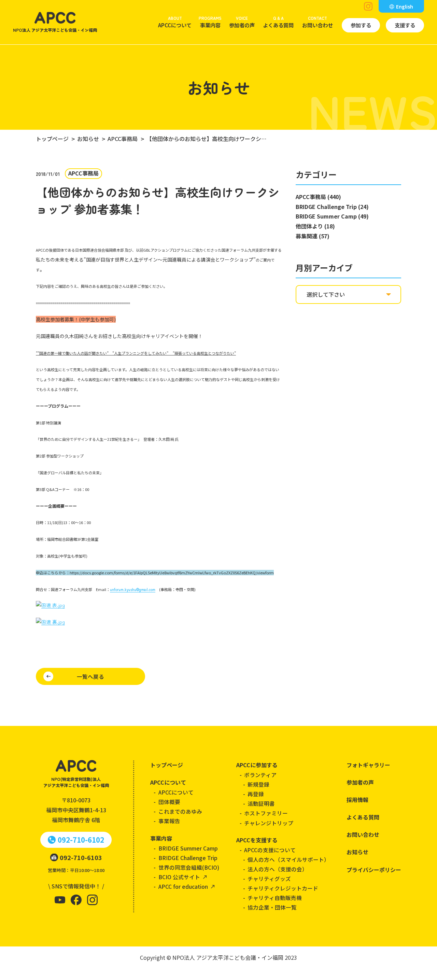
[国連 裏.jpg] (50, 622)
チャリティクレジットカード (283, 888)
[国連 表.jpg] (50, 605)
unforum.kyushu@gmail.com (132, 589)
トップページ (166, 765)
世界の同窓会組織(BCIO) (188, 867)
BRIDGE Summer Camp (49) (332, 216)
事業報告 (169, 821)
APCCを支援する (257, 840)
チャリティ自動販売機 (275, 897)
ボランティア (260, 774)
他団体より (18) (315, 226)
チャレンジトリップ (268, 823)
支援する (405, 25)
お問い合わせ (317, 22)
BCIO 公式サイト (179, 877)
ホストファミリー (266, 813)
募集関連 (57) (312, 236)
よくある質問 (278, 22)
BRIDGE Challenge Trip (187, 857)
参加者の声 (242, 22)
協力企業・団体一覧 (272, 907)
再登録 (256, 794)
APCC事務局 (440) (318, 197)
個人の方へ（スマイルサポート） (288, 859)
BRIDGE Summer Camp (188, 848)
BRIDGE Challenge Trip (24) (332, 206)
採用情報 (357, 800)
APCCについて (175, 22)
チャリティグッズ (269, 878)
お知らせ (357, 852)
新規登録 (258, 784)
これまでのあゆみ (180, 811)
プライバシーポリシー (374, 870)
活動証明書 (261, 803)
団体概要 (169, 801)
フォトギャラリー (368, 765)
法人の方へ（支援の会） (278, 869)
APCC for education (183, 886)
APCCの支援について (270, 850)
